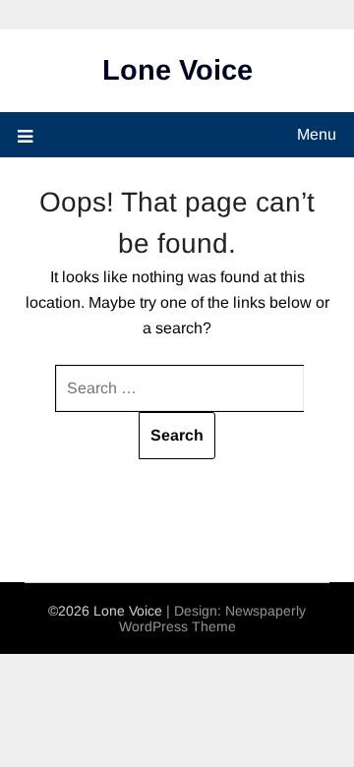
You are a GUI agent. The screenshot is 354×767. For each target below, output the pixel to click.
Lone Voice (177, 70)
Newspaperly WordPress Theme (213, 618)
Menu (316, 134)
